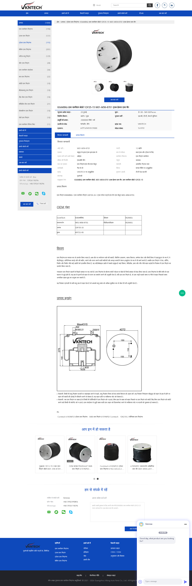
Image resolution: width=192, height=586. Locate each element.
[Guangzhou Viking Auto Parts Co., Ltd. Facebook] (157, 5)
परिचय (86, 548)
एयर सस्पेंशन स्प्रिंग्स (34, 29)
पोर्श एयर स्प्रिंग (34, 118)
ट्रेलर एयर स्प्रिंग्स (34, 43)
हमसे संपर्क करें (122, 13)
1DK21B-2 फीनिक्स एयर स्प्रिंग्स (131, 417)
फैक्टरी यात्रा (84, 13)
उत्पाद (46, 13)
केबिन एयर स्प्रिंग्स (34, 49)
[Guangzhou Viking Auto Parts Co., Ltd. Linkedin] (171, 5)
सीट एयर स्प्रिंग (34, 63)
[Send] (185, 582)
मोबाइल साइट (111, 575)
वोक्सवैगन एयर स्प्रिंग (34, 111)
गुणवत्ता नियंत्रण (103, 13)
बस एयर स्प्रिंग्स (34, 77)
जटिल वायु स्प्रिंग (34, 56)
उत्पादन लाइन (115, 548)
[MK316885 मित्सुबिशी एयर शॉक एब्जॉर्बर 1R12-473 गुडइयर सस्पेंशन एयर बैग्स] (111, 450)
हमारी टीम (87, 560)
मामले (20, 157)
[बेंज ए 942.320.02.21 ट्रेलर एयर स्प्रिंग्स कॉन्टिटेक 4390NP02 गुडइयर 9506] (142, 450)
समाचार (21, 152)
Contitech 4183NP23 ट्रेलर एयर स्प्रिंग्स (72, 417)
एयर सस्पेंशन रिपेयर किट (34, 124)
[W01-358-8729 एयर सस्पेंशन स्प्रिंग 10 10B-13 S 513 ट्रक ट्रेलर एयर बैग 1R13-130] (49, 450)
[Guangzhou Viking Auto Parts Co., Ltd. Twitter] (164, 5)
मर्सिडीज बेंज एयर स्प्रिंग (34, 104)
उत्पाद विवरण (80, 135)
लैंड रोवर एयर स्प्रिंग (34, 97)
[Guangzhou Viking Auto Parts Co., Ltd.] (23, 193)
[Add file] (140, 582)
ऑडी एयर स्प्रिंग (34, 84)
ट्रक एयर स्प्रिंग (34, 36)
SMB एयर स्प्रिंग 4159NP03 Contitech (103, 417)
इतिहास (86, 552)
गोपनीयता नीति (94, 575)
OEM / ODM (116, 552)
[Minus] (185, 524)
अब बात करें (163, 13)
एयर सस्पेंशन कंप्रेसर (34, 70)
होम (27, 13)
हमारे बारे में (65, 13)
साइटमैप (79, 575)
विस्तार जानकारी (62, 135)
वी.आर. (141, 13)
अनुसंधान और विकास (117, 556)
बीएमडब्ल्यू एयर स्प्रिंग (34, 90)
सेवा (85, 556)
